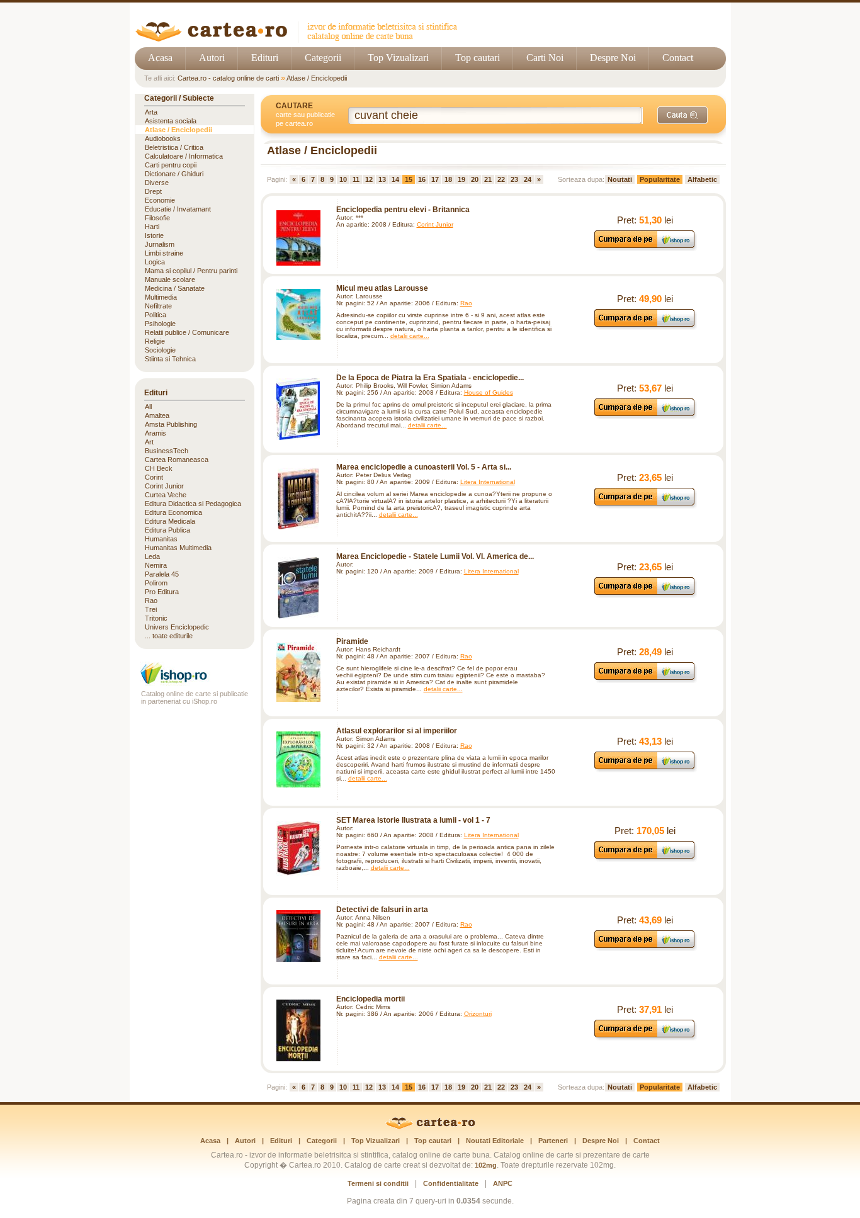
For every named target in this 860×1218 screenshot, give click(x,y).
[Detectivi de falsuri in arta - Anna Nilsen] (298, 936)
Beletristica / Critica (174, 147)
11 (356, 179)
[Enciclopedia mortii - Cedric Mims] (298, 1030)
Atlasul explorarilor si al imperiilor (396, 730)
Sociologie (160, 350)
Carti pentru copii (170, 165)
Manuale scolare (170, 279)
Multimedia (161, 297)
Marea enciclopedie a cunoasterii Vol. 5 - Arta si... (423, 467)
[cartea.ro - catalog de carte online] (301, 39)
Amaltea (157, 415)
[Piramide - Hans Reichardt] (298, 672)
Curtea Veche (165, 495)
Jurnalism (159, 244)
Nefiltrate (158, 306)
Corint (154, 477)
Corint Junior (435, 224)
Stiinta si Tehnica (170, 359)
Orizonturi (478, 1013)
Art (149, 442)
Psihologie (160, 323)
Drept (153, 191)
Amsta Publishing (171, 424)
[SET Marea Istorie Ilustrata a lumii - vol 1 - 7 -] (298, 848)
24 (527, 179)
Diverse (157, 182)
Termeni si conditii (378, 1183)
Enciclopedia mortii (370, 999)
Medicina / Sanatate (175, 288)
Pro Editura (162, 591)
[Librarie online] (194, 682)
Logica (155, 262)
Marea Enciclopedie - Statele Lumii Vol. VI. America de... (435, 556)
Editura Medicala (170, 521)
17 (435, 179)
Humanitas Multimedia (178, 547)
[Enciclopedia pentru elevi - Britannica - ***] (298, 238)
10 (343, 179)
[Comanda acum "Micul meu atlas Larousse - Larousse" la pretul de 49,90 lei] (645, 326)
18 (448, 179)
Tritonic (156, 618)
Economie (160, 200)
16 (422, 179)
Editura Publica (167, 530)
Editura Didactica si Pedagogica (193, 503)
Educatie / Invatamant (178, 209)
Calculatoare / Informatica (184, 156)
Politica (155, 315)
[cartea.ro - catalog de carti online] (430, 1127)
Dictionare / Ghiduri (174, 174)
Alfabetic (702, 179)
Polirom (156, 583)
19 (461, 179)
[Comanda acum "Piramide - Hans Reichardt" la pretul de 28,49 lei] (645, 679)
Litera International (487, 481)
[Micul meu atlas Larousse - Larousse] (298, 314)
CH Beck (159, 468)
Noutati (620, 179)
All (148, 406)
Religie (155, 341)
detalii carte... (409, 335)
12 (369, 179)
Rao (466, 303)
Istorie (154, 235)
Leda (152, 556)
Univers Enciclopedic (177, 627)
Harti (152, 226)
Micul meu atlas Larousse (382, 288)
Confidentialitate (450, 1183)
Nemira (156, 565)
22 (501, 179)
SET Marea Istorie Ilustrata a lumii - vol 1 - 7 (413, 820)
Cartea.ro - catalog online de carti (228, 78)
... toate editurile (169, 636)
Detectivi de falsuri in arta (382, 909)
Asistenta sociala (170, 121)
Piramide (352, 641)
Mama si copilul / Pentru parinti (191, 270)
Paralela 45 (162, 574)
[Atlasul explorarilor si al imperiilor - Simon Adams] (298, 759)
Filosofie (157, 218)
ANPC (502, 1183)
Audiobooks (163, 138)
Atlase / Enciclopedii (316, 78)
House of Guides (488, 392)
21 (488, 179)
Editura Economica (173, 512)
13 (382, 179)
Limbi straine (164, 253)
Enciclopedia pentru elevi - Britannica (403, 209)
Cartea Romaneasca (176, 459)
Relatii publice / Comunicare (187, 332)
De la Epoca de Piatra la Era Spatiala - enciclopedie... (430, 377)
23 (514, 179)
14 (395, 179)
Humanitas (161, 539)
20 (474, 179)
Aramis (155, 433)
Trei (151, 609)
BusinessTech (166, 450)
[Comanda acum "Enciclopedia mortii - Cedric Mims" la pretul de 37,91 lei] (645, 1037)
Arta (151, 112)
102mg (486, 1165)
